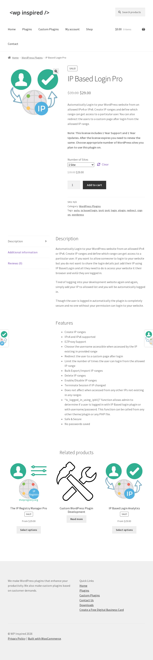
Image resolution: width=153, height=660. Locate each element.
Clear (105, 164)
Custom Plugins (48, 29)
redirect (131, 210)
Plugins (27, 29)
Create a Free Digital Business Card (101, 610)
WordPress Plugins (32, 57)
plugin (122, 210)
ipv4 (101, 210)
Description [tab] (15, 241)
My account (72, 29)
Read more (76, 519)
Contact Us (86, 600)
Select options (28, 530)
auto (76, 210)
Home (12, 29)
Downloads (86, 605)
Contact (13, 44)
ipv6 (107, 210)
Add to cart (94, 185)
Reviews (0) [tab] (15, 263)
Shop (89, 29)
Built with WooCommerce (44, 638)
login (114, 210)
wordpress (78, 214)
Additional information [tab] (23, 252)
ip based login (89, 210)
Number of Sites (78, 159)
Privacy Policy (16, 638)
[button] (56, 71)
